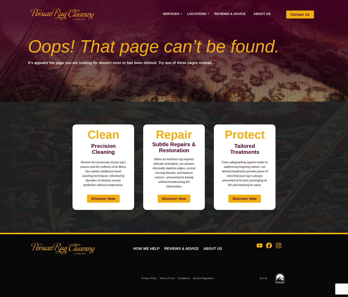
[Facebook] (269, 245)
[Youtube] (259, 245)
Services (171, 14)
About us (262, 14)
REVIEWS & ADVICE (230, 14)
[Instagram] (278, 245)
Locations (196, 14)
